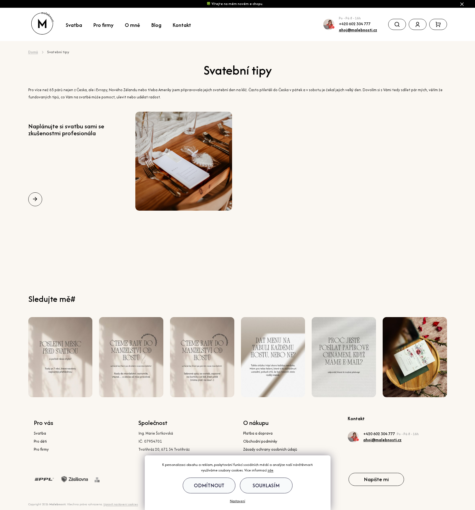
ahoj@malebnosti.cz (358, 30)
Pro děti (40, 441)
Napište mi (376, 479)
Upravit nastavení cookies (120, 504)
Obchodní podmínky (260, 441)
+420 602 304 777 (354, 24)
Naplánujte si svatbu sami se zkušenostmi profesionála (66, 129)
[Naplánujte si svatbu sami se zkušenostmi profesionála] (183, 161)
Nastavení (237, 501)
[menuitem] (77, 24)
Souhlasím (266, 485)
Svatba (40, 433)
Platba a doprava (258, 433)
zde (270, 470)
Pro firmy (41, 449)
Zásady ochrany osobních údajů (270, 449)
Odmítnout (209, 485)
